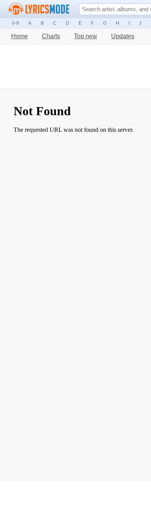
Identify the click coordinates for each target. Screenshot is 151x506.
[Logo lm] (39, 9)
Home (19, 36)
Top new (85, 36)
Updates (122, 36)
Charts (51, 36)
